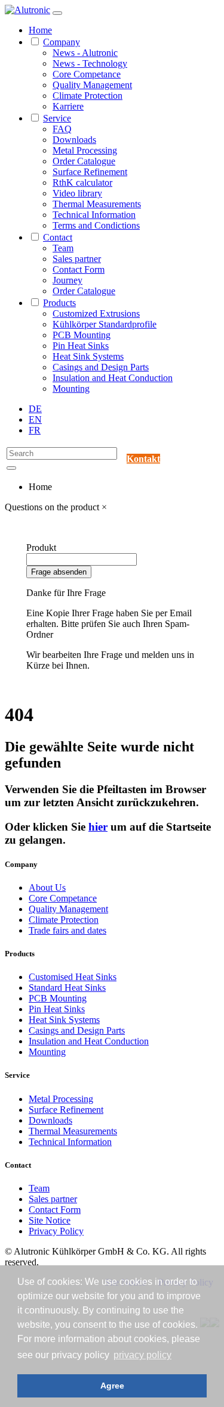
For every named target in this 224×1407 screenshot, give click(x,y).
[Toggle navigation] (57, 13)
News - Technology (90, 63)
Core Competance (87, 74)
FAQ (62, 129)
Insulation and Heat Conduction (113, 378)
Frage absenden (59, 571)
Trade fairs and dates (67, 930)
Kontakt (143, 459)
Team (63, 248)
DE (35, 409)
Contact (57, 237)
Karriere (68, 106)
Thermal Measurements (97, 204)
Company (61, 42)
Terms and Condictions (96, 225)
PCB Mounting (82, 335)
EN (35, 419)
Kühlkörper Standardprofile (105, 324)
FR (35, 430)
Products (59, 303)
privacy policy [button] (142, 1355)
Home (40, 30)
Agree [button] (112, 1385)
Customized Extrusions (96, 313)
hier (98, 827)
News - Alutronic (85, 53)
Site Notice (49, 1220)
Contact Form (79, 269)
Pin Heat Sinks (81, 346)
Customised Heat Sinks (72, 977)
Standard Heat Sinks (67, 987)
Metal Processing (85, 150)
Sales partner (77, 259)
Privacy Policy (56, 1231)
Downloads (74, 140)
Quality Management (92, 85)
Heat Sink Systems (88, 356)
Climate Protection (87, 96)
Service (57, 118)
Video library (77, 193)
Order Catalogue (84, 161)
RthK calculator (82, 182)
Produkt (41, 547)
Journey (67, 280)
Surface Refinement (90, 172)
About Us (47, 887)
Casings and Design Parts (101, 367)
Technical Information (94, 215)
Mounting (71, 388)
